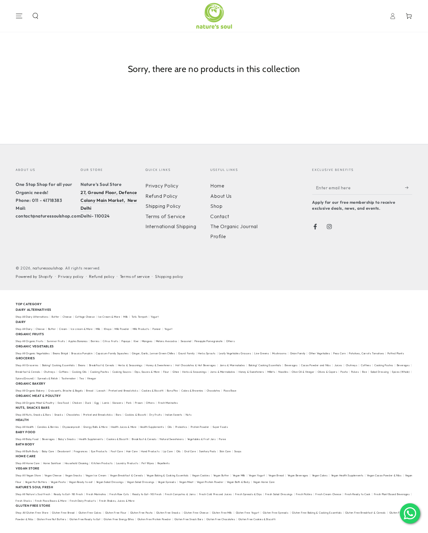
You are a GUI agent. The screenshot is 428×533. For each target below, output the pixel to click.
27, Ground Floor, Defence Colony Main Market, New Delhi (109, 200)
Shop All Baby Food (27, 439)
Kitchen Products (102, 463)
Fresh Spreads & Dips (248, 494)
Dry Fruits (155, 414)
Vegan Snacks (73, 475)
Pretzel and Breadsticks (123, 390)
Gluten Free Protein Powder (154, 519)
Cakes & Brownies (192, 390)
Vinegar (91, 378)
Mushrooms (279, 353)
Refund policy (101, 276)
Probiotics (181, 426)
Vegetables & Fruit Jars (201, 439)
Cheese (67, 316)
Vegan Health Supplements (347, 475)
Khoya (108, 329)
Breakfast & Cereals (28, 371)
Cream (63, 329)
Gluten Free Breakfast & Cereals (365, 512)
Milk (126, 316)
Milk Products (141, 329)
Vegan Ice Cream (96, 475)
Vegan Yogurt (257, 475)
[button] (35, 16)
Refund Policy (161, 196)
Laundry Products (127, 463)
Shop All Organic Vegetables (33, 353)
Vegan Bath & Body (238, 482)
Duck (88, 402)
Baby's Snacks (67, 439)
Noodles (283, 371)
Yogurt (155, 316)
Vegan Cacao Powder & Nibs (384, 475)
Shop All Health (25, 426)
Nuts (188, 414)
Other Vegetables (319, 353)
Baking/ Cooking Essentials (58, 365)
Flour (166, 371)
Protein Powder (200, 426)
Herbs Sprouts (207, 353)
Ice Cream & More (109, 316)
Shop (216, 206)
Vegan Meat (186, 482)
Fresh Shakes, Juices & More (116, 500)
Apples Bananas (77, 341)
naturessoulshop (48, 268)
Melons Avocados (166, 341)
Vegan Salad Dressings (110, 482)
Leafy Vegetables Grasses (235, 353)
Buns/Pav (172, 390)
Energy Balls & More (95, 426)
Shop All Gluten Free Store (32, 512)
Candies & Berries (48, 426)
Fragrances (81, 451)
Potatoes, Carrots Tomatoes (366, 353)
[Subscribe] (408, 187)
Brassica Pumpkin (82, 353)
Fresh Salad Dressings (279, 494)
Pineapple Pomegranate (209, 341)
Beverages (291, 365)
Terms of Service (165, 216)
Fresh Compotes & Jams (180, 494)
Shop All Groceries (27, 365)
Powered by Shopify (34, 276)
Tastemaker (68, 378)
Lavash (101, 390)
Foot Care (117, 451)
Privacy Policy (161, 185)
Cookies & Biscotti (153, 390)
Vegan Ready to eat (81, 482)
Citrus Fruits (110, 341)
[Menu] (19, 16)
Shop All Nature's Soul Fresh (33, 494)
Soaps (238, 451)
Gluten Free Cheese (196, 512)
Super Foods (220, 426)
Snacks (59, 414)
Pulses (355, 371)
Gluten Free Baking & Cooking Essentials (317, 512)
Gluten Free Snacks (168, 512)
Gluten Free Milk (222, 512)
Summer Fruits (56, 341)
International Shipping (170, 226)
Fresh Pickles (304, 494)
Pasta (344, 371)
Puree (222, 439)
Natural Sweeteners (172, 439)
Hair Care (132, 451)
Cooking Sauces (122, 371)
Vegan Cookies (201, 475)
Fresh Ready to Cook (358, 494)
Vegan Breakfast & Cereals (126, 475)
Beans (82, 365)
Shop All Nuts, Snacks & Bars (33, 414)
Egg (97, 402)
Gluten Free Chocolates (220, 519)
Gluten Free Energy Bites (119, 519)
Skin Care (225, 451)
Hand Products (150, 451)
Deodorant (64, 451)
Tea (81, 378)
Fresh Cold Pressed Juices (215, 494)
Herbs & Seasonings (130, 365)
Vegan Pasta (58, 482)
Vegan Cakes (320, 475)
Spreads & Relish (48, 378)
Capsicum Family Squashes (112, 353)
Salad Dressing (380, 371)
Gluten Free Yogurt (247, 512)
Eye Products (99, 451)
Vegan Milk (239, 475)
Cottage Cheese (85, 316)
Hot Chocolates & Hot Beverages (195, 365)
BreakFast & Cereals (101, 365)
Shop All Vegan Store (28, 475)
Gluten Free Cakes (90, 512)
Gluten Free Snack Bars (189, 519)
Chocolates (213, 390)
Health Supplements (152, 426)
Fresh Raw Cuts (119, 494)
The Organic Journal (234, 226)
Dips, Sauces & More (147, 371)
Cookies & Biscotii (135, 414)
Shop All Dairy (24, 329)
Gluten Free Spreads (275, 512)
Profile (218, 236)
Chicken (77, 402)
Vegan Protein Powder (210, 482)
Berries (95, 341)
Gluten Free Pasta (141, 512)
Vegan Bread (276, 475)
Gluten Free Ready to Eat (85, 519)
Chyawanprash (71, 426)
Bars (118, 414)
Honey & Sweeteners (159, 365)
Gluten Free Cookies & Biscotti (256, 519)
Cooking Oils (79, 371)
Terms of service (135, 276)
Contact (219, 216)
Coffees (366, 365)
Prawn (139, 402)
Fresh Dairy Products (83, 500)
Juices (338, 365)
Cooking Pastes (383, 365)
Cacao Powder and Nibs (316, 365)
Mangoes (147, 341)
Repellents (164, 463)
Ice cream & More (82, 329)
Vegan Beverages (298, 475)
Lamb (105, 402)
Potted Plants (396, 353)
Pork (129, 402)
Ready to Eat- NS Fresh (68, 494)
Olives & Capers (327, 371)
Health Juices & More (124, 426)
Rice (364, 371)
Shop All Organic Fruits (30, 341)
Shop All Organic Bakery (30, 390)
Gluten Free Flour (116, 512)
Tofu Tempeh (140, 316)
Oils (170, 426)
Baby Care (48, 451)
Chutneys (352, 365)
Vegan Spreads (167, 482)
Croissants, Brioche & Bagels (65, 390)
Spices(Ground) (25, 378)
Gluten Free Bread (63, 512)
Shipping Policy (163, 206)
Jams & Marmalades (232, 365)
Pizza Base (230, 390)
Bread (89, 390)
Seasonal (186, 341)
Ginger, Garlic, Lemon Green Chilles (153, 353)
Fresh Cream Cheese (328, 494)
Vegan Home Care (264, 482)
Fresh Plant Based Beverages (392, 494)
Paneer (157, 329)
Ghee (176, 371)
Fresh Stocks (24, 500)
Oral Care (190, 451)
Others (230, 341)
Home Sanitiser (52, 463)
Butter (56, 316)
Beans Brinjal (60, 353)
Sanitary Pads (207, 451)
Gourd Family (186, 353)
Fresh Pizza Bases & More (50, 500)
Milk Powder (122, 329)
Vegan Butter (221, 475)
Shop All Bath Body (27, 451)
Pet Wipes (148, 463)
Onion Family (297, 353)
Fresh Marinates (168, 402)
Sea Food (63, 402)
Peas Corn (339, 353)
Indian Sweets (173, 414)
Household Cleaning (76, 463)
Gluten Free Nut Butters (51, 519)
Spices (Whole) (401, 371)
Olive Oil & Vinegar (303, 371)
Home (217, 185)
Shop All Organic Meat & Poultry (35, 402)
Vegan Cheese (53, 475)
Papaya (126, 341)
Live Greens (261, 353)
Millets (271, 371)
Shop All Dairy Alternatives (32, 316)
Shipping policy (169, 276)
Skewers (117, 402)
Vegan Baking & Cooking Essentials (168, 475)
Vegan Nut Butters (36, 482)
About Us (221, 196)
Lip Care (168, 451)
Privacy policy (70, 276)
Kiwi (136, 341)
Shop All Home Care (28, 463)
